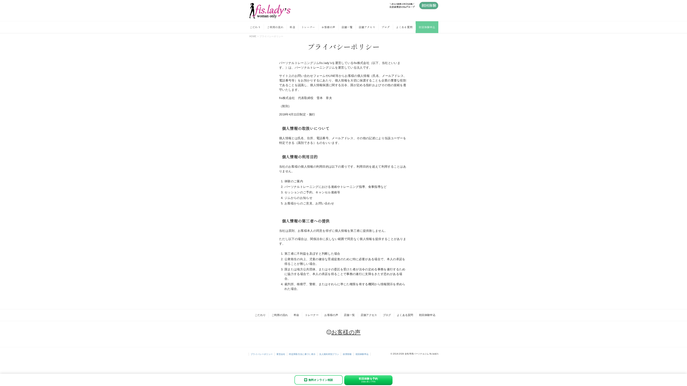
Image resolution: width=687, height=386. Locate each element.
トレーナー (308, 27)
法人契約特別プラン (329, 354)
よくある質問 (404, 27)
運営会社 (280, 354)
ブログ (385, 27)
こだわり (255, 27)
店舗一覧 (347, 27)
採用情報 (347, 354)
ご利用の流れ (275, 27)
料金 (292, 27)
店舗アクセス (367, 27)
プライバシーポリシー (262, 354)
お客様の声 (328, 27)
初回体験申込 (427, 27)
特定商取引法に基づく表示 (302, 354)
